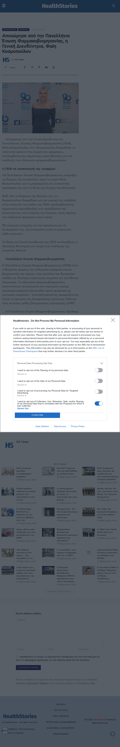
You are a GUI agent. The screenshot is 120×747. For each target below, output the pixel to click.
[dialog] (60, 373)
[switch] (99, 370)
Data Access (60, 426)
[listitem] (60, 363)
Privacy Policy (78, 426)
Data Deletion (42, 426)
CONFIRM (37, 415)
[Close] (114, 321)
